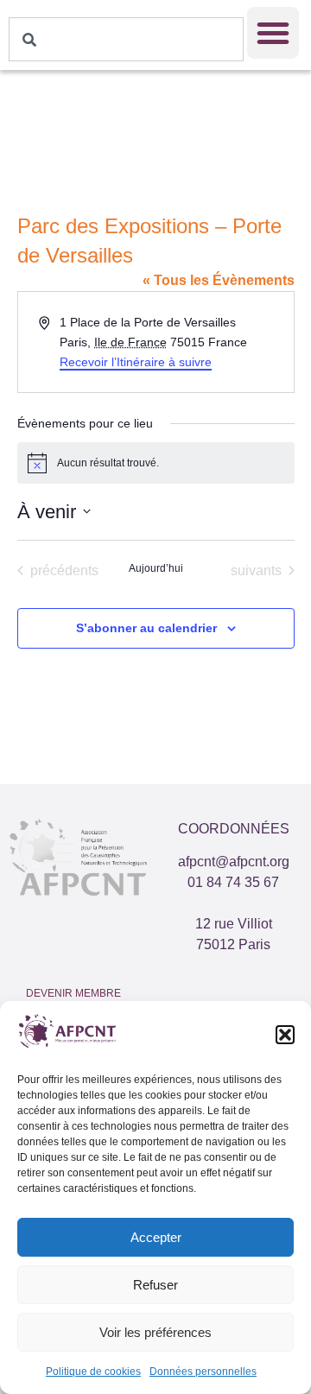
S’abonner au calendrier (146, 628)
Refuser (155, 1284)
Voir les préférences (155, 1332)
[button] (285, 1034)
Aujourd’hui (156, 568)
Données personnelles (203, 1371)
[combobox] (126, 39)
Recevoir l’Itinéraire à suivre (136, 362)
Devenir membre (73, 993)
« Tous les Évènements (219, 280)
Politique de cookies (93, 1371)
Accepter (155, 1237)
